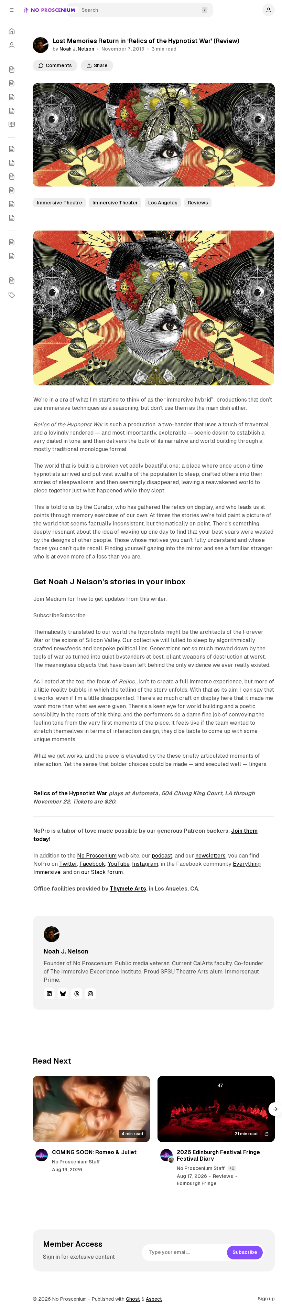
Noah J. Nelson (76, 49)
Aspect (154, 1299)
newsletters (210, 855)
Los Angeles (162, 202)
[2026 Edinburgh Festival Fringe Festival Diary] (216, 1109)
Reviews (198, 202)
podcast (162, 855)
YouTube (119, 864)
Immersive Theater (115, 202)
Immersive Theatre (59, 202)
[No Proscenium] (49, 10)
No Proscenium (97, 855)
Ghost (133, 1299)
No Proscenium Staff (76, 1161)
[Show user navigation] (268, 10)
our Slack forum (102, 872)
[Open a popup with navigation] (12, 10)
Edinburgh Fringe (197, 1183)
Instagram (145, 864)
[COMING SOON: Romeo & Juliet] (91, 1109)
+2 (232, 1168)
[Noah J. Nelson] (40, 45)
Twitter (68, 864)
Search (90, 10)
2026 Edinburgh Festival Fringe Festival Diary (218, 1155)
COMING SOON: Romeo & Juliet (94, 1152)
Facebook (92, 864)
